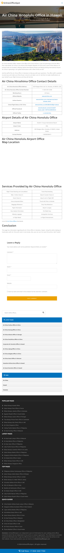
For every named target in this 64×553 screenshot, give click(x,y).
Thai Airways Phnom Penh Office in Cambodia (16, 419)
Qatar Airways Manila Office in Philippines (15, 452)
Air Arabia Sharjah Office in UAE (12, 491)
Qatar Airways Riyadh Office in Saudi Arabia (16, 496)
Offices (27, 20)
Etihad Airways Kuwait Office (12, 405)
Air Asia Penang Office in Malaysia (13, 518)
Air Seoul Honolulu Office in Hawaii (12, 368)
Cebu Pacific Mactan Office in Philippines (15, 493)
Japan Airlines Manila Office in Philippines (15, 509)
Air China (5, 380)
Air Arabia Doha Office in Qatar (12, 458)
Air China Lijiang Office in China (11, 349)
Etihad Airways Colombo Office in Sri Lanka (16, 449)
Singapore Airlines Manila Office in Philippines (16, 455)
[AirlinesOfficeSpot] (10, 3)
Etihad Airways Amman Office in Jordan (15, 477)
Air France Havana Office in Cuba (13, 526)
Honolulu (5, 390)
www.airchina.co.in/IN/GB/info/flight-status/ (47, 104)
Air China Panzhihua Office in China (12, 339)
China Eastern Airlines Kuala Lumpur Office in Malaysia (19, 504)
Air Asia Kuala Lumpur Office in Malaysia (15, 438)
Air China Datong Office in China (12, 330)
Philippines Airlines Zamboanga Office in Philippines (18, 471)
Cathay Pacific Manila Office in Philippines (15, 428)
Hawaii (5, 385)
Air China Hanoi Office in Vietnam (12, 358)
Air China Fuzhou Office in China (12, 325)
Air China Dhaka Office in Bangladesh (14, 521)
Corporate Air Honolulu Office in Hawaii (14, 344)
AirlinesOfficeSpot (19, 20)
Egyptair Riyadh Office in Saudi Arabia (14, 414)
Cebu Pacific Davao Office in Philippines (15, 446)
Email (9, 275)
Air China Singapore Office (11, 425)
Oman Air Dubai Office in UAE (12, 523)
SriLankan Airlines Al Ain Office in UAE (14, 482)
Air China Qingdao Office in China (12, 353)
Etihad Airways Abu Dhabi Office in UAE (15, 422)
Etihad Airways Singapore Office (13, 463)
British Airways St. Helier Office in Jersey (15, 479)
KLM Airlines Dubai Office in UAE (13, 512)
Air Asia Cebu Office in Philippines (13, 444)
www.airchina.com (47, 96)
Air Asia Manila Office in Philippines (13, 441)
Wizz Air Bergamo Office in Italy (12, 485)
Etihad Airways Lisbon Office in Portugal (15, 416)
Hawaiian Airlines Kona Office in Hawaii (14, 363)
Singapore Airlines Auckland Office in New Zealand (18, 507)
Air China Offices (12, 221)
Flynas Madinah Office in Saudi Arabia (14, 529)
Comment (10, 252)
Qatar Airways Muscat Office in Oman (14, 515)
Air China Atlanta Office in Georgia (12, 334)
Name (9, 267)
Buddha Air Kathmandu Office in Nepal (14, 488)
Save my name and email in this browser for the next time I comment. (27, 291)
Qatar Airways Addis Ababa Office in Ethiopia (16, 474)
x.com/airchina (47, 113)
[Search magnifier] (43, 313)
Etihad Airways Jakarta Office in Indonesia (15, 411)
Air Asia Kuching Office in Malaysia (13, 430)
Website (9, 283)
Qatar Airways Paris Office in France (14, 408)
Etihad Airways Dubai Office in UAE (13, 461)
